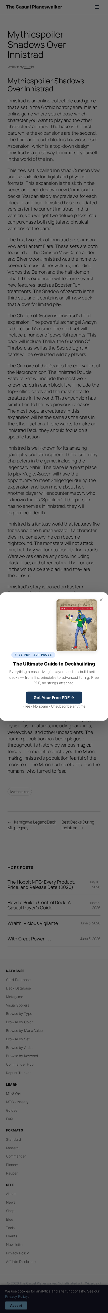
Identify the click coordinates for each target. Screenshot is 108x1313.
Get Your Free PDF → (54, 697)
